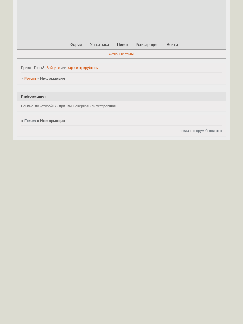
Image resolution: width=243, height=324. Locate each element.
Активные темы (121, 54)
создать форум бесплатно (201, 131)
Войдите (53, 68)
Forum (30, 78)
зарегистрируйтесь (82, 68)
